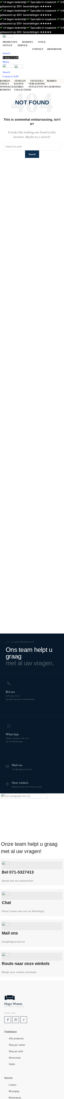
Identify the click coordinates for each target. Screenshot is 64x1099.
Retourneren (15, 1098)
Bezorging (14, 1091)
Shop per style (16, 1052)
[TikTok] (23, 1019)
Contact (12, 1085)
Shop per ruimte (17, 1045)
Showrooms (15, 1058)
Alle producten (16, 1039)
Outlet (12, 1064)
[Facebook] (7, 1019)
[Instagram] (15, 1019)
